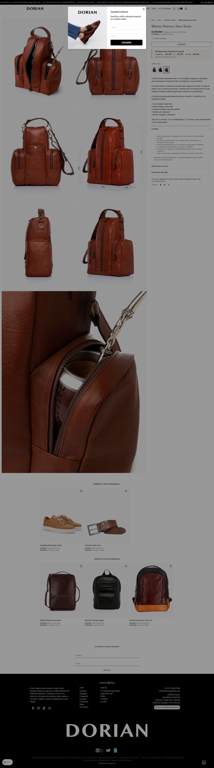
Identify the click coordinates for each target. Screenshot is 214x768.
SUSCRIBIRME (126, 42)
